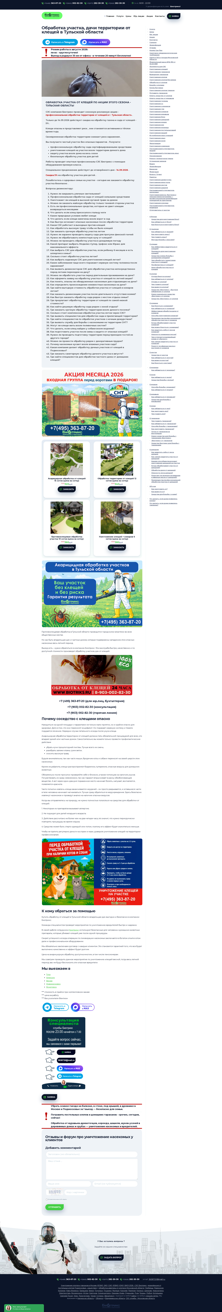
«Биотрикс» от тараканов (161, 440)
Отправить (54, 1207)
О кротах (153, 352)
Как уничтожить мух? (159, 411)
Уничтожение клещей (159, 69)
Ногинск (139, 1291)
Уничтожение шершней (159, 119)
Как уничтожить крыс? (160, 234)
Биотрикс (74, 930)
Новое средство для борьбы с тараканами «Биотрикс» (163, 437)
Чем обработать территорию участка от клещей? (163, 261)
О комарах (154, 303)
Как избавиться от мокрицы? (163, 370)
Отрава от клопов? (159, 282)
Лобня (149, 1293)
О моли (152, 375)
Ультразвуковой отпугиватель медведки (162, 206)
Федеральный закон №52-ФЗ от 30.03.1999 (163, 63)
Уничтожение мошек (158, 122)
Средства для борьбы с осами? (164, 494)
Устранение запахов (158, 161)
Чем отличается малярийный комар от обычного (163, 338)
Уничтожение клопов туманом (162, 90)
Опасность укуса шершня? (162, 473)
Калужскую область (85, 1298)
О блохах (153, 217)
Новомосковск (53, 984)
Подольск (99, 1291)
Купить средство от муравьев (162, 98)
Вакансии (153, 169)
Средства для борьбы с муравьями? (161, 400)
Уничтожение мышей (158, 133)
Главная (110, 16)
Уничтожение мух (157, 125)
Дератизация (155, 143)
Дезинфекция (155, 45)
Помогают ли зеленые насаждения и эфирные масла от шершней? (165, 476)
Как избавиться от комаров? (163, 308)
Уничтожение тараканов (160, 72)
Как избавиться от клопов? (162, 279)
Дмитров (132, 1291)
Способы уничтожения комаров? (164, 316)
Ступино (99, 1296)
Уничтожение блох (157, 117)
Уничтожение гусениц (159, 101)
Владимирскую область (115, 1298)
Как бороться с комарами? (162, 306)
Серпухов (93, 1293)
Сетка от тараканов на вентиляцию (160, 432)
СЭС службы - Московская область (140, 1298)
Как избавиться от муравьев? (163, 397)
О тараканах (155, 418)
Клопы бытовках (156, 88)
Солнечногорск (104, 1293)
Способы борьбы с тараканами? (164, 426)
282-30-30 (95, 3)
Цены (128, 16)
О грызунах (154, 229)
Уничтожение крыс (157, 138)
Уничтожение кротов (158, 185)
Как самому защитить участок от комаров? (164, 342)
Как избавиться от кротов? (162, 358)
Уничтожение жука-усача (160, 182)
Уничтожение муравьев (159, 114)
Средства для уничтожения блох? (165, 219)
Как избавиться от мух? (160, 408)
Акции (149, 16)
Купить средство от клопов (161, 96)
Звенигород (109, 1296)
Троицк (142, 1293)
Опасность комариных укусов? (163, 334)
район (133, 1296)
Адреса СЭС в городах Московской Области (164, 58)
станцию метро (152, 1296)
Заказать (68, 489)
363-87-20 (52, 3)
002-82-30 (74, 3)
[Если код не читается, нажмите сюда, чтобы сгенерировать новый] (55, 1195)
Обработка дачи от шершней (163, 470)
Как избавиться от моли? (161, 377)
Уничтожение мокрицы (159, 127)
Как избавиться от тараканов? (163, 424)
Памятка (153, 177)
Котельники (158, 1293)
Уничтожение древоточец (160, 180)
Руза (137, 1293)
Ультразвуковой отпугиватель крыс (164, 153)
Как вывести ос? (158, 492)
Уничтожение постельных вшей (163, 130)
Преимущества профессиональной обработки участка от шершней (165, 481)
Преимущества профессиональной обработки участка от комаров (165, 319)
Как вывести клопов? (160, 287)
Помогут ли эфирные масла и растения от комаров (163, 347)
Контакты (160, 16)
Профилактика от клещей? (162, 265)
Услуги (119, 16)
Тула (48, 974)
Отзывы (153, 48)
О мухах (153, 406)
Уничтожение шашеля (159, 188)
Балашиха (84, 1291)
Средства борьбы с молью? (162, 380)
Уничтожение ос (156, 104)
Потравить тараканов (158, 93)
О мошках (153, 384)
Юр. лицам (139, 16)
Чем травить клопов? (160, 284)
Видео (152, 164)
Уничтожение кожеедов (160, 146)
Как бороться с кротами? (161, 363)
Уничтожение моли (157, 141)
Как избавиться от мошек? (162, 390)
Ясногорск (51, 987)
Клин (76, 1296)
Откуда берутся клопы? (161, 276)
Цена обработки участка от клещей (162, 268)
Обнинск (99, 1298)
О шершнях (154, 449)
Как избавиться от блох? (161, 222)
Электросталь (65, 1293)
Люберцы (149, 1288)
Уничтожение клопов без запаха (163, 80)
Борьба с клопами (157, 85)
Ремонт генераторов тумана (161, 158)
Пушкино (108, 1291)
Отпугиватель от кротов (160, 210)
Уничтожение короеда (159, 203)
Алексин (50, 978)
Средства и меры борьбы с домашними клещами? (162, 257)
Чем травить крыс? (159, 237)
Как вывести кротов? (160, 360)
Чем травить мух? (158, 414)
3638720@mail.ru (157, 1279)
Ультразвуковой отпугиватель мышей (162, 149)
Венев (49, 981)
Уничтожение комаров (159, 112)
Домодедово (84, 1296)
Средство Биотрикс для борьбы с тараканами (165, 444)
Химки (91, 1291)
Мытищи (115, 1291)
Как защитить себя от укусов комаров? (163, 331)
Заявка (175, 16)
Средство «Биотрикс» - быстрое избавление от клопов (164, 290)
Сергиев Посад (66, 1296)
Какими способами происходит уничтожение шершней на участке (165, 462)
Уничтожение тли (157, 109)
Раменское (158, 1288)
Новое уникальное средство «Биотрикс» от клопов (163, 295)
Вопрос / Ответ (156, 174)
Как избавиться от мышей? (162, 232)
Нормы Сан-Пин (156, 50)
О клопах (153, 274)
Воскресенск (76, 1293)
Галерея (153, 42)
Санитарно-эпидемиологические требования (163, 54)
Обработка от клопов (158, 82)
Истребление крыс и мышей (161, 135)
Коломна (61, 1291)
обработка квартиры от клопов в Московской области (121, 1288)
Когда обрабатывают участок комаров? (163, 324)
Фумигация (154, 172)
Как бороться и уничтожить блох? (165, 224)
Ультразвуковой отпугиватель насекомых (162, 191)
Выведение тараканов (159, 74)
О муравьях (154, 394)
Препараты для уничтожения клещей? (163, 252)
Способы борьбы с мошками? (163, 387)
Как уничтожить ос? (159, 489)
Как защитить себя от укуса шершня (162, 453)
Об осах (153, 486)
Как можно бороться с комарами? (165, 327)
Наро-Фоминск (72, 1291)
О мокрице (154, 367)
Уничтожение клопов (158, 77)
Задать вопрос (113, 1257)
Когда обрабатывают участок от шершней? (164, 466)
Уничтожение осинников (160, 106)
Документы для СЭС (158, 66)
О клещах (153, 244)
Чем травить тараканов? (161, 421)
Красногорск (158, 1291)
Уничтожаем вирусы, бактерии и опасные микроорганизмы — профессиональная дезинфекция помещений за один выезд (163, 197)
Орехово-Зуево (118, 1293)
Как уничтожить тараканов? (162, 429)
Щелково (148, 1291)
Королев (123, 1291)
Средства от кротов (159, 355)
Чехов (93, 1296)
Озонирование (156, 156)
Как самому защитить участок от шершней (164, 457)
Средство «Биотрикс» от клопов (164, 299)
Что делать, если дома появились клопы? (163, 500)
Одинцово (129, 1293)
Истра (85, 1293)
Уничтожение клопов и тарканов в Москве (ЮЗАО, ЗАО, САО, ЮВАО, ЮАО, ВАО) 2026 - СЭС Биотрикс (104, 1285)
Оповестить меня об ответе (57, 1199)
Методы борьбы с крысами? (163, 240)
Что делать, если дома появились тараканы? (163, 504)
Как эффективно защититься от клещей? (164, 248)
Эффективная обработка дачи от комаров (165, 312)
